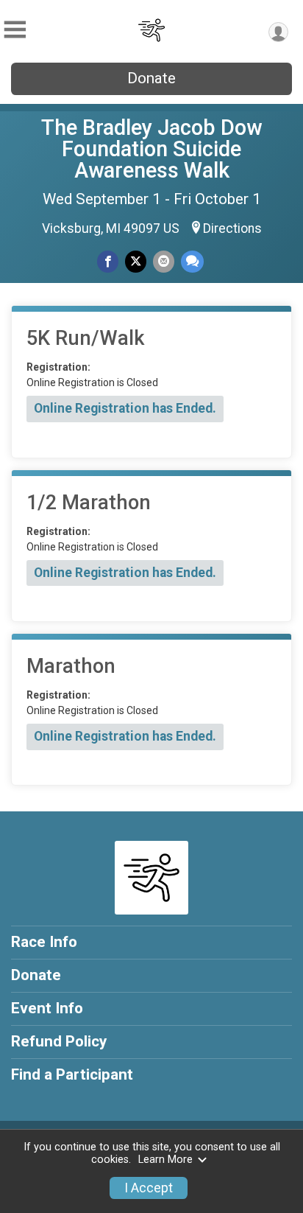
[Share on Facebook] (107, 261)
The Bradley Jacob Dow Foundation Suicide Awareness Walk (151, 149)
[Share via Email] (163, 261)
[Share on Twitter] (135, 261)
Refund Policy (59, 1041)
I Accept (148, 1188)
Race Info (44, 942)
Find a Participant (72, 1074)
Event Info (47, 1008)
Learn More (165, 1159)
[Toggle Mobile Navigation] (14, 30)
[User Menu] (278, 32)
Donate (151, 78)
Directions (232, 228)
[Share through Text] (192, 261)
